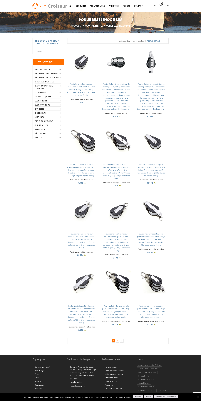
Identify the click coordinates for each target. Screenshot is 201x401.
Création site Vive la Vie (113, 389)
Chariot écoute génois (146, 390)
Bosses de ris (143, 376)
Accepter (138, 396)
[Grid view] (70, 40)
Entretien (40, 109)
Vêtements (40, 133)
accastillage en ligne (78, 386)
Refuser (149, 396)
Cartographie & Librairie (44, 87)
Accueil (74, 25)
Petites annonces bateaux (114, 374)
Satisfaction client (111, 378)
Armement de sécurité (47, 77)
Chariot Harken (143, 383)
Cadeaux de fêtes (44, 81)
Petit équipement (44, 121)
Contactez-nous (111, 381)
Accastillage (42, 69)
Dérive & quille (43, 96)
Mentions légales (111, 367)
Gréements (41, 113)
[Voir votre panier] (161, 6)
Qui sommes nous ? (42, 367)
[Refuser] (198, 397)
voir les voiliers (76, 382)
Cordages (40, 92)
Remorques (41, 129)
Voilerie (39, 137)
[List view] (73, 40)
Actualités (38, 389)
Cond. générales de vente (114, 371)
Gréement (38, 374)
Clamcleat (162, 390)
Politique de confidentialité (166, 396)
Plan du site (109, 385)
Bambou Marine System (147, 372)
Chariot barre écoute (146, 379)
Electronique (42, 105)
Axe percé (154, 369)
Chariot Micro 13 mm (146, 387)
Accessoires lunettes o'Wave (149, 365)
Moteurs (40, 117)
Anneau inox (143, 369)
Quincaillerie (42, 125)
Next (122, 341)
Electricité (41, 100)
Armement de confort (47, 73)
